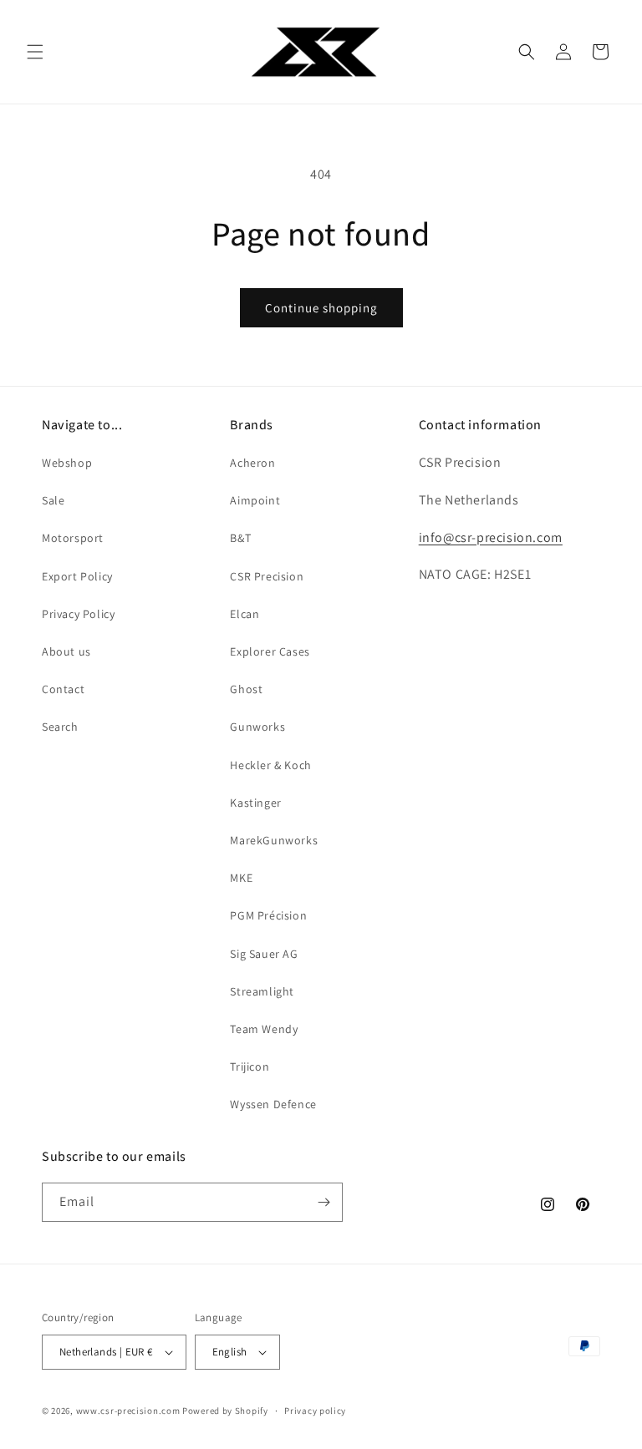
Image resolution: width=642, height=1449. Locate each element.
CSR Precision (266, 576)
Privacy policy (315, 1410)
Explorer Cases (269, 651)
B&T (240, 537)
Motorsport (73, 537)
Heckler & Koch (270, 765)
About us (66, 651)
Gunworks (257, 726)
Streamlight (262, 991)
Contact (63, 689)
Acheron (252, 462)
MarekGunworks (274, 840)
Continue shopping (321, 308)
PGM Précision (268, 915)
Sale (53, 500)
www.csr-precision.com (128, 1410)
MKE (241, 877)
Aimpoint (255, 500)
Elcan (244, 613)
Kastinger (255, 802)
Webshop (67, 462)
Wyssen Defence (273, 1104)
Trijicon (249, 1066)
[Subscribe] (323, 1202)
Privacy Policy (78, 613)
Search (60, 726)
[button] (35, 51)
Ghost (246, 689)
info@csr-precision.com (491, 537)
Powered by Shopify (225, 1410)
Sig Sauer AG (264, 953)
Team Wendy (264, 1028)
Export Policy (77, 576)
